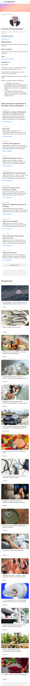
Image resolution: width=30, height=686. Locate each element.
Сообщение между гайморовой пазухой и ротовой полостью (14, 113)
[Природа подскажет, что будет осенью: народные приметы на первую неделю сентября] (15, 570)
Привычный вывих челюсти (12, 158)
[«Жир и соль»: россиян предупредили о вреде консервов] (15, 520)
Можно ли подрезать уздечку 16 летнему (14, 205)
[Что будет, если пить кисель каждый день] (15, 669)
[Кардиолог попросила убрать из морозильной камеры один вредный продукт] (15, 495)
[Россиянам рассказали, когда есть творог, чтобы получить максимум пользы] (15, 371)
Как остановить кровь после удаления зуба (13, 237)
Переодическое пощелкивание (14, 173)
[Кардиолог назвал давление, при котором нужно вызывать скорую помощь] (15, 396)
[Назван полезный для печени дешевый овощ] (15, 446)
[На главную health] (10, 2)
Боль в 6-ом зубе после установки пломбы (11, 189)
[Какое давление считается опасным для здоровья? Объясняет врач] (15, 470)
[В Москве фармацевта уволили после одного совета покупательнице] (15, 619)
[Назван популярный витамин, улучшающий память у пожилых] (15, 644)
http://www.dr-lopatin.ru (7, 59)
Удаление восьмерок (10, 221)
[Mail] (5, 2)
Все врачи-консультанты (7, 14)
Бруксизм (6, 129)
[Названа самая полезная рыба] (15, 321)
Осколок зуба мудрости (11, 143)
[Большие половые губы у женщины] (15, 545)
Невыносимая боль (9, 253)
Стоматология (5, 39)
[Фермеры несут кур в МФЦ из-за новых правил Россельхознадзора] (15, 346)
